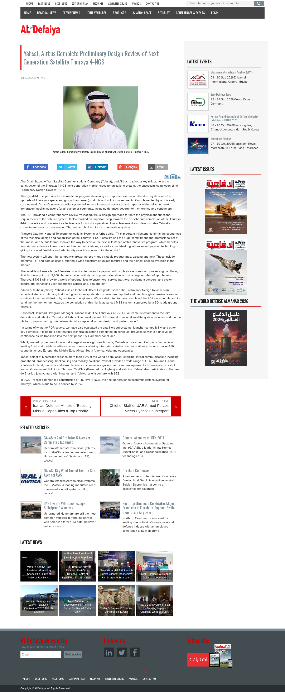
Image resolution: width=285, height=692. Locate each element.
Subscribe (210, 656)
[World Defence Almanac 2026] (225, 338)
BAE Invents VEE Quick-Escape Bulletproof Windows (64, 506)
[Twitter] (122, 652)
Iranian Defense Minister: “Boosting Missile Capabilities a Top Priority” (62, 408)
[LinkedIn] (109, 652)
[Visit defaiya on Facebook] (36, 165)
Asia (42, 77)
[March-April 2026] (225, 207)
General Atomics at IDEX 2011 (143, 437)
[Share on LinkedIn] (97, 165)
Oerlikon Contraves (135, 470)
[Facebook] (135, 652)
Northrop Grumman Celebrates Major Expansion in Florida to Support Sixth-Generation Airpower (148, 508)
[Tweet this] (67, 165)
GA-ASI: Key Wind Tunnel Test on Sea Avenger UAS (69, 473)
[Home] (40, 30)
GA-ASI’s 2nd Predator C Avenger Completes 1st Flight (67, 440)
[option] (100, 120)
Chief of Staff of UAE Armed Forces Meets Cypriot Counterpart (139, 408)
